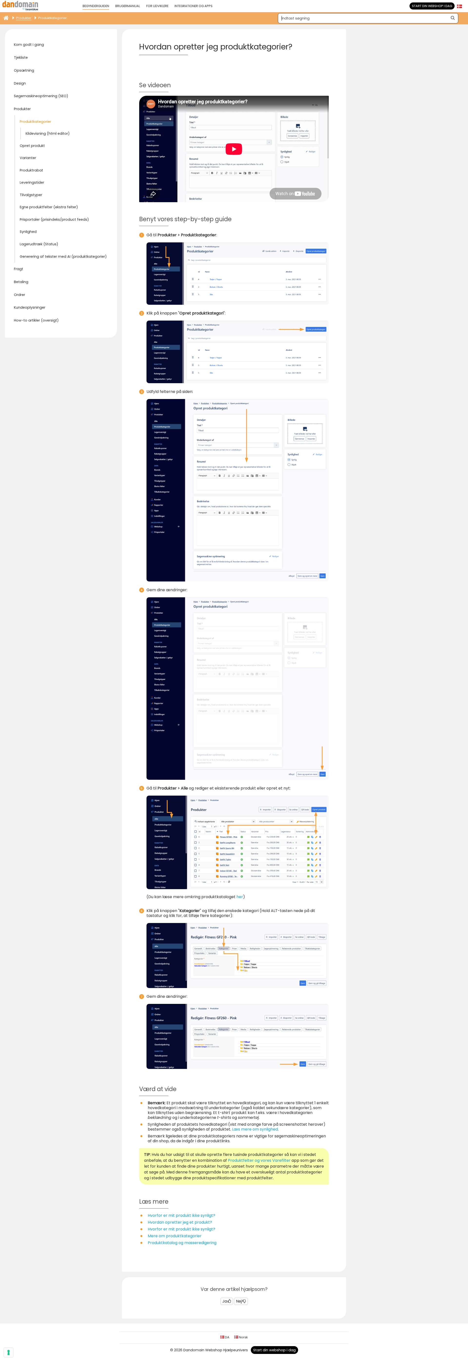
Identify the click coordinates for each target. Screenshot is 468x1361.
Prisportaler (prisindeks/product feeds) (54, 219)
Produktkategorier (35, 121)
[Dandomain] (20, 9)
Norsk (243, 1337)
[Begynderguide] (5, 17)
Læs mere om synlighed (255, 1129)
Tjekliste (21, 57)
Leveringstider (32, 182)
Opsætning (24, 70)
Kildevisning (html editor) (48, 133)
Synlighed (28, 231)
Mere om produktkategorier (175, 1236)
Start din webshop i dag (432, 6)
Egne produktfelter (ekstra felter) (49, 207)
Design (20, 83)
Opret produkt (32, 145)
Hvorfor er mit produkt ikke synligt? (181, 1215)
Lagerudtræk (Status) (39, 244)
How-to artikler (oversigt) (36, 320)
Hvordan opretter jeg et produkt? (180, 1222)
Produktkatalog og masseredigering (182, 1243)
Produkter (22, 108)
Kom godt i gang (29, 44)
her (239, 897)
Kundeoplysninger (29, 307)
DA (226, 1337)
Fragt (18, 268)
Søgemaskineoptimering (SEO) (41, 96)
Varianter (28, 157)
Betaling (21, 281)
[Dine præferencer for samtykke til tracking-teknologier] (8, 1352)
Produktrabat (31, 170)
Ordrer (19, 294)
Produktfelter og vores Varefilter (259, 1160)
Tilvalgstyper (31, 194)
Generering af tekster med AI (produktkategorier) (63, 256)
